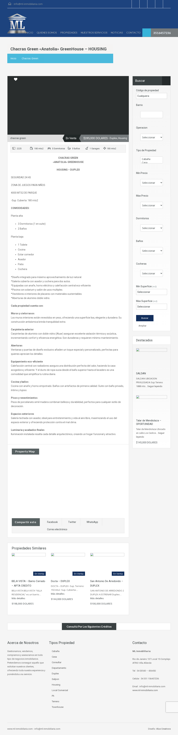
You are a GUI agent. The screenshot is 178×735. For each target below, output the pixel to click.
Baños (139, 241)
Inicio (13, 58)
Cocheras (141, 263)
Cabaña (55, 651)
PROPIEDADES (68, 32)
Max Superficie (146, 301)
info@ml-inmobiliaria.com (28, 4)
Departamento (59, 668)
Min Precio (142, 173)
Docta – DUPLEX (60, 581)
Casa (54, 656)
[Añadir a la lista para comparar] (10, 79)
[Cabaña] (151, 159)
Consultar (56, 662)
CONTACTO (133, 32)
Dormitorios (142, 218)
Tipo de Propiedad (146, 150)
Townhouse (57, 707)
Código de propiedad (147, 90)
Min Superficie (146, 286)
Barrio (139, 105)
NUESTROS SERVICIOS (94, 32)
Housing (56, 684)
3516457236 (162, 33)
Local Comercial (60, 690)
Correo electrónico (57, 529)
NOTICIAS (117, 32)
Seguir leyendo (154, 386)
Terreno (55, 701)
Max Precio (142, 195)
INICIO (29, 32)
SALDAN (141, 373)
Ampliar (142, 325)
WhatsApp (92, 522)
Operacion (141, 127)
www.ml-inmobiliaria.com (145, 690)
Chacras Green (30, 58)
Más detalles (19, 598)
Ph (53, 696)
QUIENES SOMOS (47, 32)
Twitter (72, 522)
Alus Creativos (163, 729)
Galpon (55, 679)
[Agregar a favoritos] (15, 80)
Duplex (55, 673)
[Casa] (151, 162)
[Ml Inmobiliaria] (17, 25)
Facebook (52, 522)
